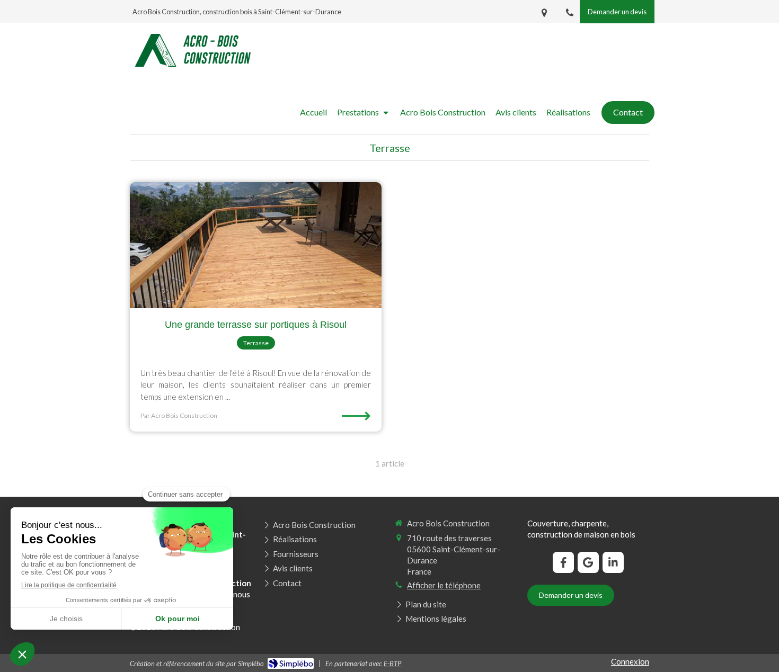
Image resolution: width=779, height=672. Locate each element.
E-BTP (392, 663)
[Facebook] (563, 562)
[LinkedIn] (613, 562)
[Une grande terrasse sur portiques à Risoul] (256, 245)
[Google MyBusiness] (588, 562)
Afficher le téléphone (444, 585)
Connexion (630, 661)
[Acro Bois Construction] (193, 63)
